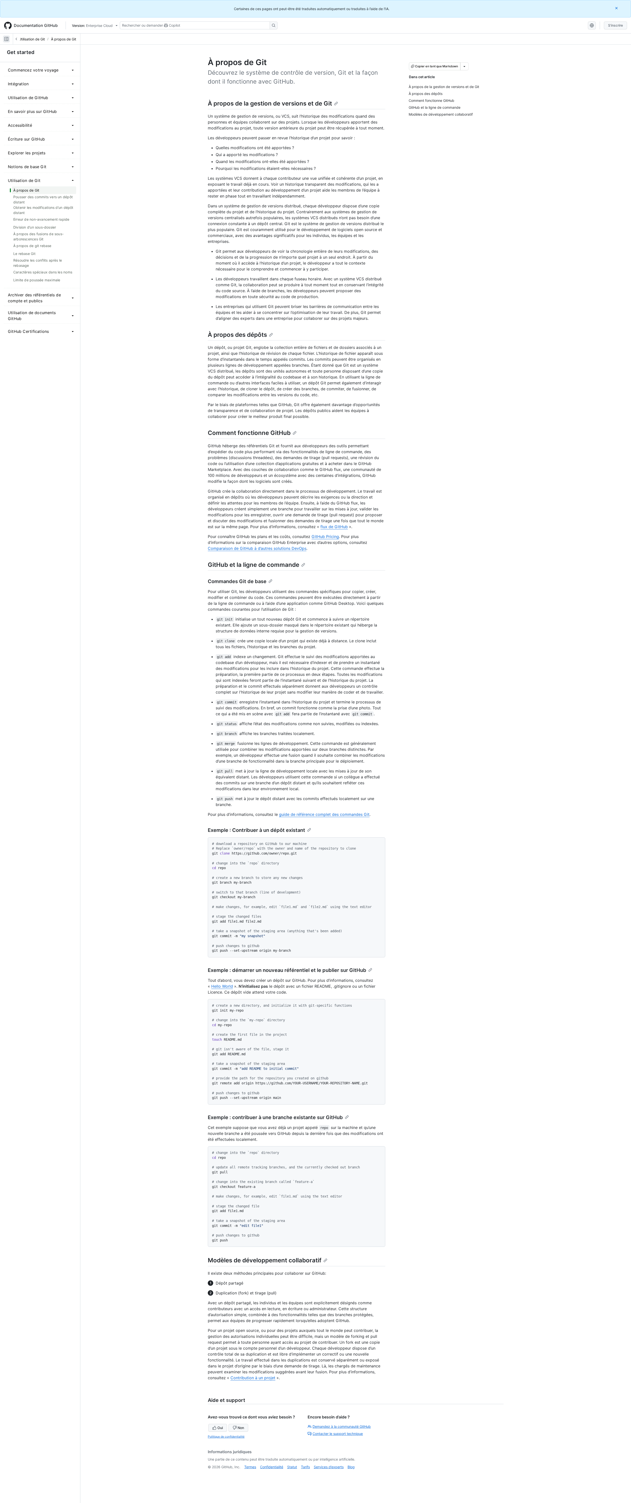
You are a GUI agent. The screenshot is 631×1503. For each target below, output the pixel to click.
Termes (250, 1467)
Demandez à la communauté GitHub (342, 1426)
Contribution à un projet (252, 1377)
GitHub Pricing (325, 536)
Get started (21, 52)
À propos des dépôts (237, 334)
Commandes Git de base (237, 581)
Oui (220, 1428)
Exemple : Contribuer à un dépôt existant (256, 830)
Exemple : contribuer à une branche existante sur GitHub (275, 1117)
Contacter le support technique (338, 1433)
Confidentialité (271, 1467)
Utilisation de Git (32, 39)
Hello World (222, 986)
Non (241, 1428)
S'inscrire (615, 25)
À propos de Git (63, 39)
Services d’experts (329, 1467)
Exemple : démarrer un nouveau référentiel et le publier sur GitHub (287, 970)
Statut (292, 1467)
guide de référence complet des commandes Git (324, 814)
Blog (351, 1467)
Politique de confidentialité (226, 1436)
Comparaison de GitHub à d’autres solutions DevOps (257, 548)
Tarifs (305, 1467)
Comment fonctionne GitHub (249, 432)
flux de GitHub (334, 526)
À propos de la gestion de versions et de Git (270, 103)
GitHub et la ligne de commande (253, 564)
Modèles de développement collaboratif (264, 1260)
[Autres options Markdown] (464, 66)
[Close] (617, 8)
